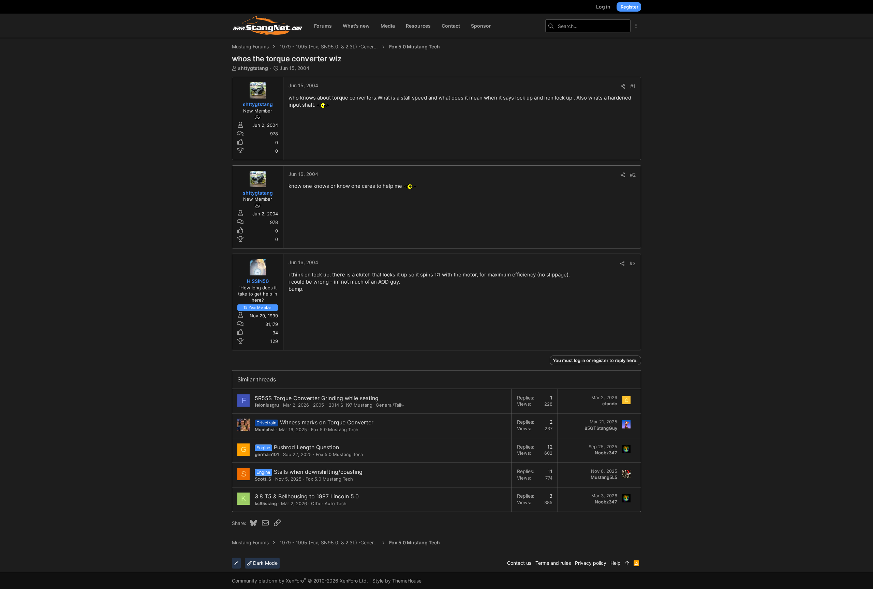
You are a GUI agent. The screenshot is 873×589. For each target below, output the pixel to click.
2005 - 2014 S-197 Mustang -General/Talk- (358, 405)
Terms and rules (553, 563)
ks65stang (266, 503)
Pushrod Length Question (306, 447)
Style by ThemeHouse (396, 581)
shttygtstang (253, 68)
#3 (633, 263)
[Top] (627, 563)
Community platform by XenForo (300, 581)
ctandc (609, 403)
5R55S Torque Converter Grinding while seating (317, 398)
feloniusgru (267, 405)
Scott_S (263, 479)
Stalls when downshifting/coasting (318, 471)
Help (615, 563)
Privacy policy (590, 563)
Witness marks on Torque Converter (326, 422)
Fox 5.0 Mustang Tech (334, 429)
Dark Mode (265, 563)
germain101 (267, 454)
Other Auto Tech (328, 503)
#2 (633, 175)
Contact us (519, 563)
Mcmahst (265, 429)
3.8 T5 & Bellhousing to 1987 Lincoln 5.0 (307, 496)
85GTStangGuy (601, 428)
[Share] (623, 86)
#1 (633, 86)
